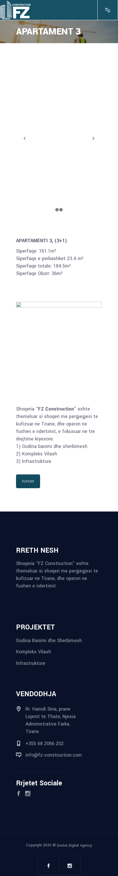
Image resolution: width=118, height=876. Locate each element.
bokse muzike (50, 596)
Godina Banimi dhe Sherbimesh (49, 640)
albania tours (33, 596)
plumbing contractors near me (27, 596)
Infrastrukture (30, 663)
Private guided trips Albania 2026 (43, 596)
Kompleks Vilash (33, 651)
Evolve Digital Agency (74, 845)
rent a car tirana (37, 596)
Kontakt (28, 481)
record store (53, 596)
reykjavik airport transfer (19, 596)
